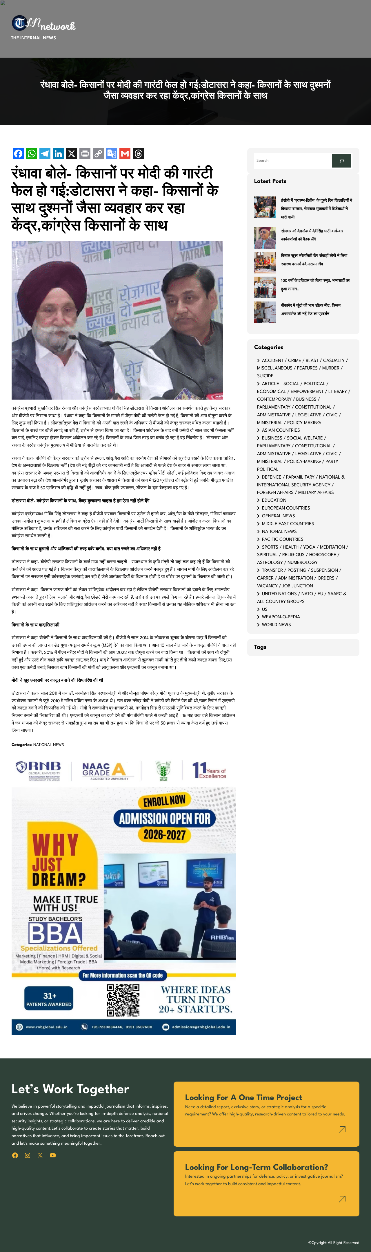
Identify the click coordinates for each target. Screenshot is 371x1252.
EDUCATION (274, 500)
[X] (71, 154)
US (265, 609)
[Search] (341, 161)
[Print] (85, 154)
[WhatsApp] (31, 154)
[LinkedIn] (58, 154)
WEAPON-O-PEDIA (281, 617)
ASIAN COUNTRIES (281, 430)
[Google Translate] (111, 154)
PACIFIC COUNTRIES (282, 539)
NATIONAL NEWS (48, 745)
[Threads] (138, 154)
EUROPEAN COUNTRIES (286, 508)
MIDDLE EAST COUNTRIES (288, 524)
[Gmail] (125, 154)
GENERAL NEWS (278, 516)
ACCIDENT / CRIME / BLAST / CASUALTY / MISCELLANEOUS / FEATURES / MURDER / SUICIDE (302, 368)
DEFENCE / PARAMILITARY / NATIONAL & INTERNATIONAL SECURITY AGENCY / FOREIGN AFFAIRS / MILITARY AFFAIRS (301, 485)
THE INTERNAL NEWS (33, 38)
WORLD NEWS (276, 625)
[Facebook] (18, 154)
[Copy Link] (98, 154)
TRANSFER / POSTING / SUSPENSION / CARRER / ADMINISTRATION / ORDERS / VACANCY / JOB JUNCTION (299, 578)
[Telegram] (45, 154)
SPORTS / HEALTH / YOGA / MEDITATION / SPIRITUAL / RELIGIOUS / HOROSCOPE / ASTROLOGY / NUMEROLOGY (302, 555)
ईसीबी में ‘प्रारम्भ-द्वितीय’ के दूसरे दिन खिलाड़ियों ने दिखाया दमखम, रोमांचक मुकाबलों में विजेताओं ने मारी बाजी (316, 209)
